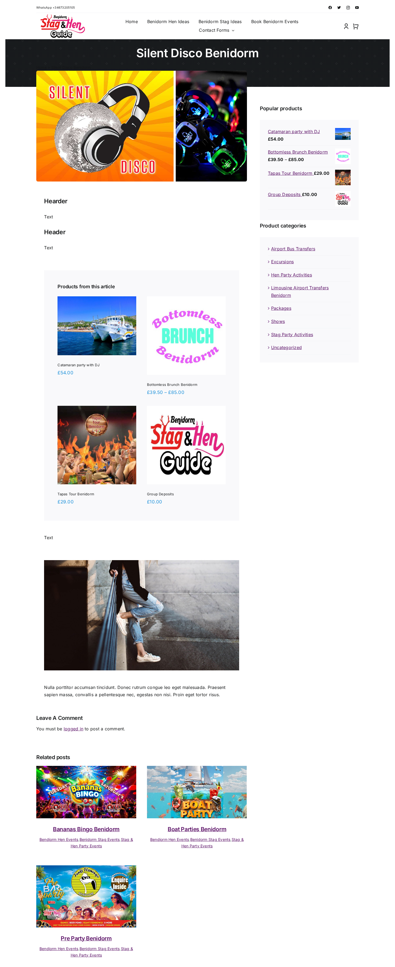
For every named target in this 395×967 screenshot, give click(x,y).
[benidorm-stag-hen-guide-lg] (61, 16)
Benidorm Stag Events (100, 839)
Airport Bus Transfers (293, 248)
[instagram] (348, 7)
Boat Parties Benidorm (197, 829)
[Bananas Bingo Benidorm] (86, 769)
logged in (73, 728)
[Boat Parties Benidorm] (197, 769)
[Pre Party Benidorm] (86, 869)
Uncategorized (286, 347)
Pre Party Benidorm (86, 938)
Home (41, 67)
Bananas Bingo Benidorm (86, 829)
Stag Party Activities (292, 334)
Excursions (282, 261)
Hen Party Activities (291, 275)
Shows (278, 321)
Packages (281, 308)
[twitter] (339, 7)
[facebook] (330, 7)
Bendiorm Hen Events (59, 839)
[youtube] (357, 7)
